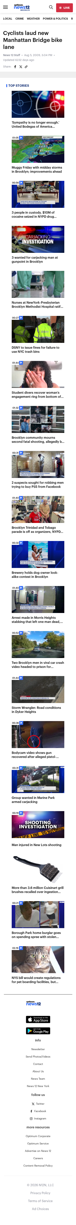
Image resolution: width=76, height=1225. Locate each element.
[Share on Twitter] (20, 66)
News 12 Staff (11, 55)
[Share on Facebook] (15, 66)
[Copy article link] (26, 66)
